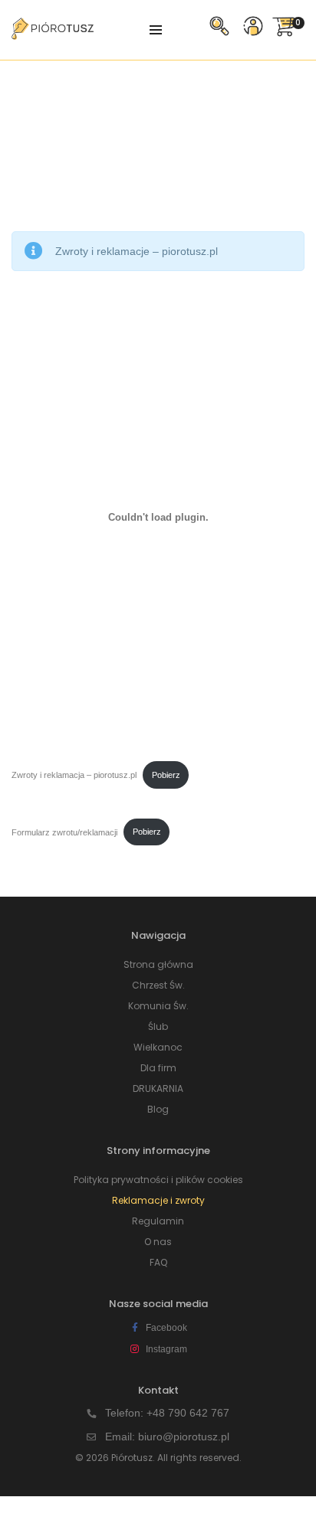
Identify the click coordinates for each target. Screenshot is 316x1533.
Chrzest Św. (158, 985)
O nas (158, 1241)
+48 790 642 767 (187, 1413)
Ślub (158, 1026)
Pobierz (166, 775)
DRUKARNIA (158, 1088)
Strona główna (158, 964)
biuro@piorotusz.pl (183, 1436)
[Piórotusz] (53, 34)
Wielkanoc (158, 1047)
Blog (158, 1109)
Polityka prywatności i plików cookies (158, 1179)
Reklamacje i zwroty (158, 1200)
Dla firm (158, 1067)
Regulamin (158, 1220)
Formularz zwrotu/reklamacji (64, 831)
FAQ (158, 1262)
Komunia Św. (158, 1005)
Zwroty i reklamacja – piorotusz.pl (74, 775)
